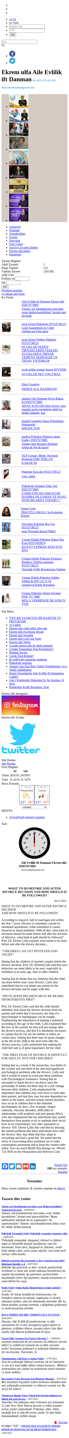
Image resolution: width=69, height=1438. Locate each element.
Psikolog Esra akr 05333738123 (41, 471)
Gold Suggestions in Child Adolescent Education (38, 329)
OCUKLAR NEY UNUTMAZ (41, 374)
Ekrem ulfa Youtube (21, 635)
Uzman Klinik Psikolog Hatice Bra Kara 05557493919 (43, 541)
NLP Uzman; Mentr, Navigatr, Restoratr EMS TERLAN (40, 457)
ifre (4, 282)
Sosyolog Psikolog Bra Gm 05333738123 (38, 525)
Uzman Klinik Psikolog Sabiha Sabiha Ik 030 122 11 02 (40, 579)
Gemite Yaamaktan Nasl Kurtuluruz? (31, 649)
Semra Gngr (28, 508)
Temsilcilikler (17, 233)
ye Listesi (15, 624)
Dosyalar (14, 240)
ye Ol (12, 19)
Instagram (15, 254)
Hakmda (14, 230)
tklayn (61, 1188)
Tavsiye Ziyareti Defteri (23, 247)
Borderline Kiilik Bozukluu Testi (29, 687)
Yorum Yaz (60, 1165)
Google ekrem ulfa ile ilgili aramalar (31, 645)
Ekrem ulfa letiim (19, 251)
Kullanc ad (8, 278)
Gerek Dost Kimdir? (21, 656)
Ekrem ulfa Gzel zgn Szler (25, 638)
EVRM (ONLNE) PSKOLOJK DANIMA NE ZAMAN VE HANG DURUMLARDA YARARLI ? (44, 497)
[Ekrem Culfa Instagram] (21, 714)
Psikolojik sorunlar (20, 663)
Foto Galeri (16, 244)
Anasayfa (15, 226)
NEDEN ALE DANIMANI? (39, 389)
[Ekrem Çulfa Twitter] (21, 756)
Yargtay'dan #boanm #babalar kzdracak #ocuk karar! (40, 445)
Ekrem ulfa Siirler (20, 642)
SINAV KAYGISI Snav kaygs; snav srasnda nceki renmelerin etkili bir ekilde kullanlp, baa (44, 409)
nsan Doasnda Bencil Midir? (39, 531)
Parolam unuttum (12, 290)
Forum (13, 237)
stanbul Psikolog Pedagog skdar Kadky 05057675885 (41, 438)
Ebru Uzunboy (31, 384)
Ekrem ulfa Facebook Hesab (26, 631)
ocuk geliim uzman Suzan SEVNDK (44, 369)
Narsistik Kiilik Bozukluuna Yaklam (43, 569)
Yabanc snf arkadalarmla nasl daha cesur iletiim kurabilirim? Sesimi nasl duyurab (44, 312)
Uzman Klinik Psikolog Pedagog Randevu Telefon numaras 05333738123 (42, 562)
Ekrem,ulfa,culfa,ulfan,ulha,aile (28, 628)
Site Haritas (9, 763)
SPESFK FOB (31, 428)
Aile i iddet (28, 476)
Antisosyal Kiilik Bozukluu (38, 585)
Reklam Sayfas (18, 652)
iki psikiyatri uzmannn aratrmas (28, 659)
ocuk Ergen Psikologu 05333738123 (44, 324)
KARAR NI (29, 463)
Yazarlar (62, 1171)
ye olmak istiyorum (13, 293)
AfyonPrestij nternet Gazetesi (27, 817)
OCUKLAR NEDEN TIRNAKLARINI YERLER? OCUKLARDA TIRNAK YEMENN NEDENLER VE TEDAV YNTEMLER (40, 353)
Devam (62, 1422)
